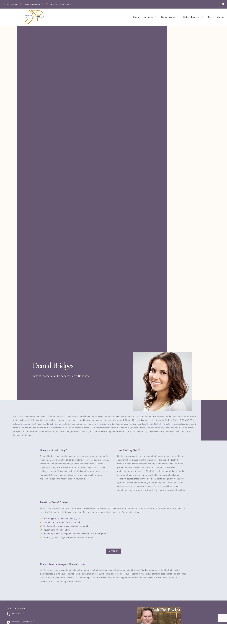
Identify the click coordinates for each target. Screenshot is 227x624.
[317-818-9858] (8, 614)
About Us (148, 17)
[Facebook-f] (217, 4)
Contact (220, 17)
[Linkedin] (223, 4)
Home (136, 17)
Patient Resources (191, 17)
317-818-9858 (18, 613)
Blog (209, 17)
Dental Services (168, 17)
